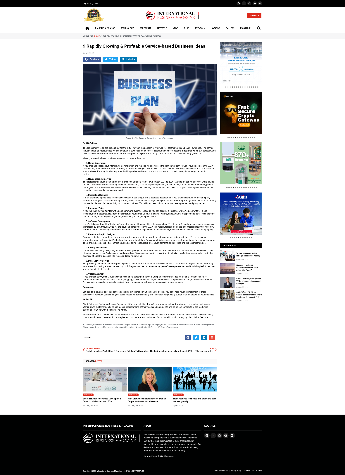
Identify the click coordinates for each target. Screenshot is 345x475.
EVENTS (199, 28)
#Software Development (168, 327)
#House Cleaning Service (204, 325)
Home (97, 36)
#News (137, 327)
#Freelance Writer (168, 325)
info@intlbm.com (165, 456)
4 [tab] (230, 87)
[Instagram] (249, 3)
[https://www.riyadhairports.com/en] (241, 63)
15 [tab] (251, 87)
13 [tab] (247, 87)
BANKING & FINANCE (105, 28)
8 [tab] (238, 87)
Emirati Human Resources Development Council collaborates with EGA (102, 400)
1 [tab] (225, 87)
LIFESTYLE (162, 28)
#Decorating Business (126, 325)
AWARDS (216, 28)
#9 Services (87, 325)
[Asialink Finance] (241, 213)
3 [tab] (229, 87)
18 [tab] (257, 87)
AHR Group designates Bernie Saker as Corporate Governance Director (147, 400)
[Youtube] (255, 3)
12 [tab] (245, 87)
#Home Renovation (185, 325)
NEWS (175, 28)
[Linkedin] (260, 3)
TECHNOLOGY (127, 28)
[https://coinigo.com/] (241, 113)
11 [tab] (244, 87)
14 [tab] (249, 87)
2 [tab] (227, 87)
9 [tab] (240, 87)
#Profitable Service (149, 327)
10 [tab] (242, 87)
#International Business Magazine (97, 327)
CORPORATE (145, 28)
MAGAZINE (245, 28)
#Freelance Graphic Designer (148, 325)
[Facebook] (239, 3)
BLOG (186, 28)
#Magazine (129, 327)
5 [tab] (232, 87)
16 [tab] (253, 87)
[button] (92, 59)
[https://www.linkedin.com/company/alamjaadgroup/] (241, 163)
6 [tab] (234, 87)
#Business (97, 325)
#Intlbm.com (117, 327)
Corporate (88, 395)
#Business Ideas (110, 325)
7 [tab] (236, 87)
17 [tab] (255, 87)
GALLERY (230, 28)
